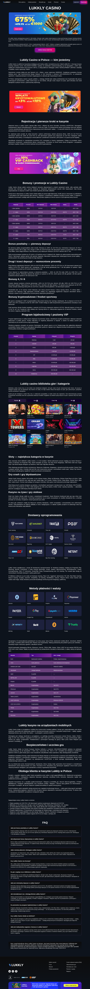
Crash (53, 400)
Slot (72, 400)
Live (35, 400)
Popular (16, 400)
